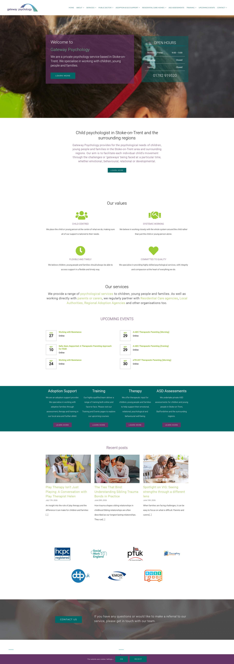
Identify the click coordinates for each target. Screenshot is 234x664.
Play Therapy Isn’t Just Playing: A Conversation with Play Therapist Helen (66, 491)
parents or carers (90, 298)
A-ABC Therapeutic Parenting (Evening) (151, 346)
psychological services (96, 294)
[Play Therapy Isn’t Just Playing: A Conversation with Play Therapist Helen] (68, 469)
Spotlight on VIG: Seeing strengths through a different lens (164, 491)
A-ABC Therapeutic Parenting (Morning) (151, 332)
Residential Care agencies (159, 298)
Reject (138, 659)
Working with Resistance (70, 332)
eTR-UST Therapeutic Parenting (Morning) (152, 360)
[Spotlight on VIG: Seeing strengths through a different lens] (165, 469)
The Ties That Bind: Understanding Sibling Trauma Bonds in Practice (116, 491)
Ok (121, 659)
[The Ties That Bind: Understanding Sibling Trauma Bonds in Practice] (117, 469)
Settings (109, 659)
